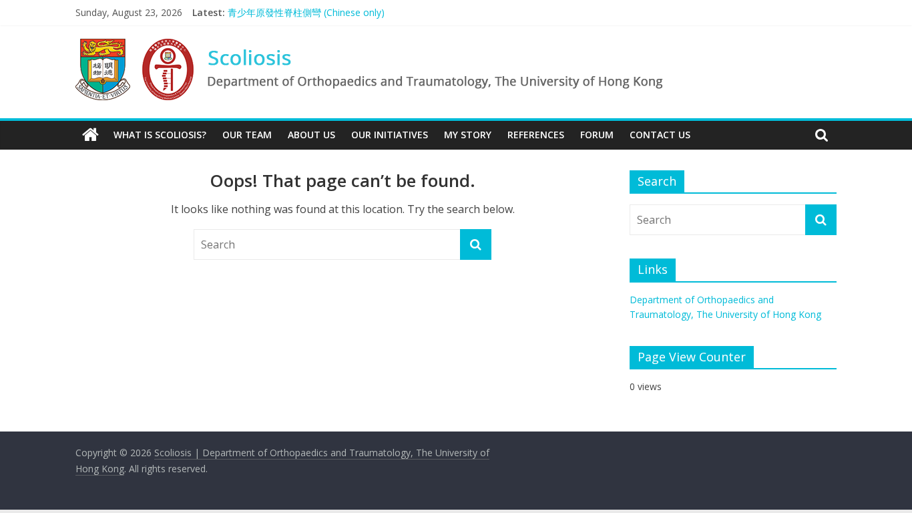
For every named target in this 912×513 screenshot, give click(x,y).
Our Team (247, 134)
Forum (597, 134)
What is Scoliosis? (159, 134)
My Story (467, 134)
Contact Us (660, 134)
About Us (311, 134)
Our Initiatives (389, 134)
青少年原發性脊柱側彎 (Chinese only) (306, 12)
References (535, 134)
